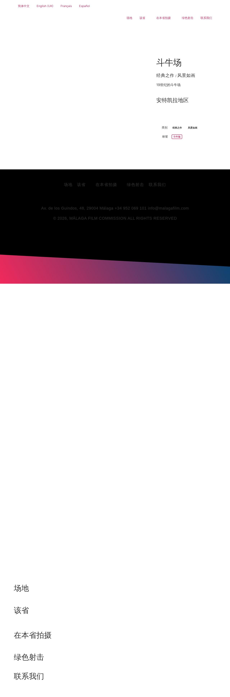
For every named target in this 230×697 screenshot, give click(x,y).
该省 (142, 18)
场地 (129, 18)
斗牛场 (168, 62)
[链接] (120, 197)
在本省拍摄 (163, 18)
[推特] (110, 197)
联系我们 (206, 18)
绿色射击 (187, 18)
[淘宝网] (129, 197)
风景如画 (186, 75)
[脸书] (100, 197)
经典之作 (165, 75)
